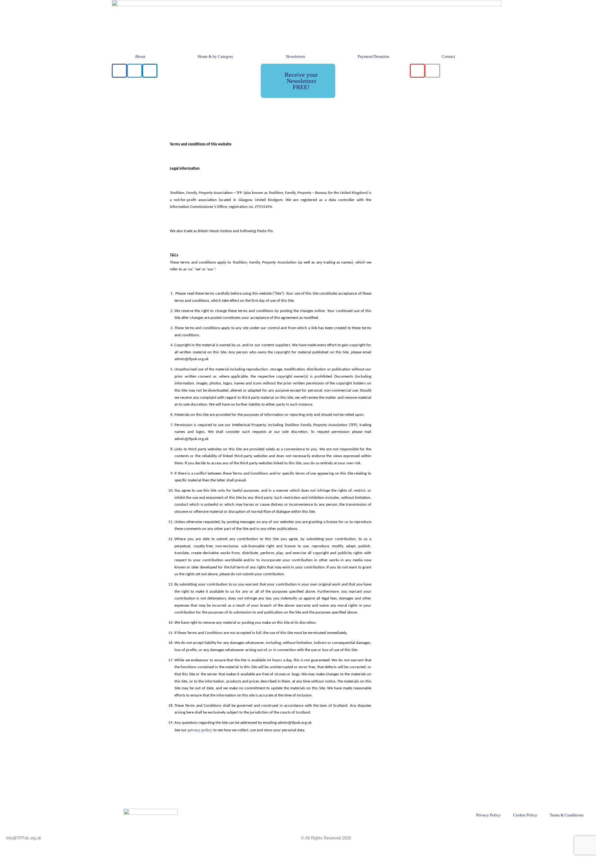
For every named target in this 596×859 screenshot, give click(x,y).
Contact (448, 56)
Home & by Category (215, 56)
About (140, 56)
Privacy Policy (488, 815)
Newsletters (295, 56)
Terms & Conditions (567, 815)
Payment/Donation (373, 56)
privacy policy (200, 730)
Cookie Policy (525, 815)
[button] (119, 71)
